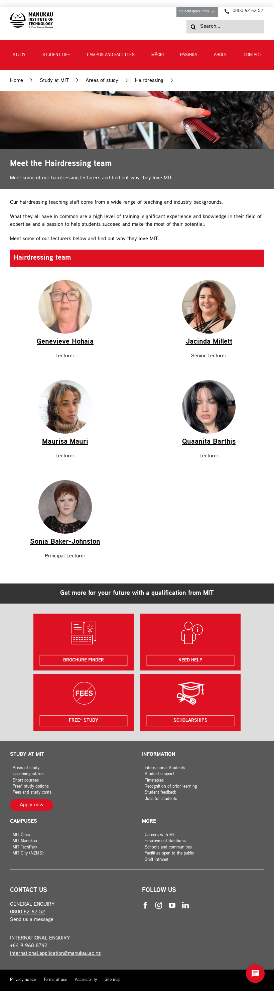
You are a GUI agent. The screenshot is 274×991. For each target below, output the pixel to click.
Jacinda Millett (209, 342)
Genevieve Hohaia (65, 342)
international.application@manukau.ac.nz (55, 953)
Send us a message (31, 919)
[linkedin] (185, 905)
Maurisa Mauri (65, 442)
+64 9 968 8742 (28, 946)
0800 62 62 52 (27, 912)
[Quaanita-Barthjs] (209, 382)
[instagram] (158, 905)
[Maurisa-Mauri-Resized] (65, 382)
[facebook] (145, 905)
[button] (255, 973)
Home (16, 80)
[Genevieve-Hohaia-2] (65, 282)
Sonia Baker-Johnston (65, 542)
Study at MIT (54, 80)
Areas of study (102, 80)
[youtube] (172, 905)
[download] (31, 14)
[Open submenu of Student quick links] (215, 12)
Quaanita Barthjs (209, 442)
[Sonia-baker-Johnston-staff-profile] (65, 482)
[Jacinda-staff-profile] (209, 282)
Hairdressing (149, 80)
